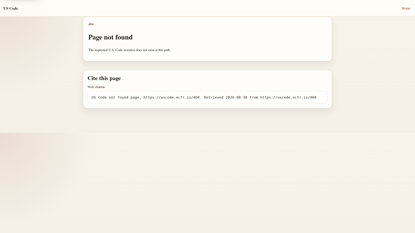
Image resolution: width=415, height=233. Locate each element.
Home (406, 8)
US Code (10, 8)
